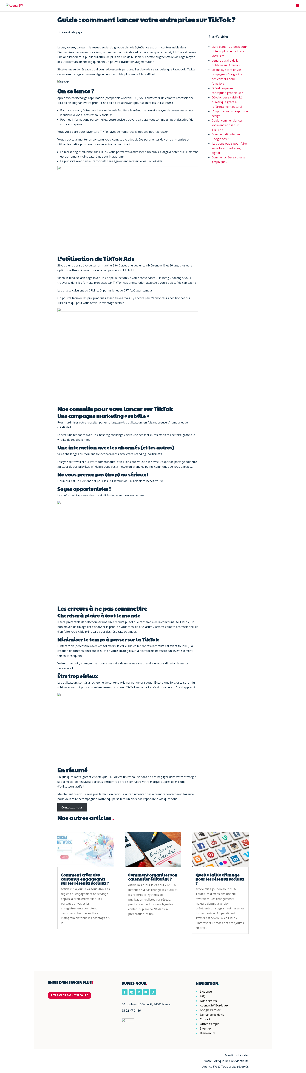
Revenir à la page (72, 32)
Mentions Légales (237, 1055)
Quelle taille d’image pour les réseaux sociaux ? (220, 879)
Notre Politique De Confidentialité (226, 1061)
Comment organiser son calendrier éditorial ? (152, 877)
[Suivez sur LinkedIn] (139, 992)
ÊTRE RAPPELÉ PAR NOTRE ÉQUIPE (69, 995)
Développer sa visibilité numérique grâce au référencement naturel (227, 102)
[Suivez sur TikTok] (153, 992)
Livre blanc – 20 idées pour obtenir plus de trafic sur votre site (229, 51)
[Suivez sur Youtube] (146, 992)
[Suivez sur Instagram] (132, 992)
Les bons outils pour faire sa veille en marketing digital (229, 148)
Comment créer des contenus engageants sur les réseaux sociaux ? (85, 879)
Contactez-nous (72, 807)
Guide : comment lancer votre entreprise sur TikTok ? (227, 125)
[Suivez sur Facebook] (125, 992)
